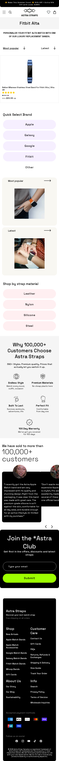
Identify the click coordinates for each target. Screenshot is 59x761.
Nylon (29, 304)
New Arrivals (12, 634)
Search (34, 686)
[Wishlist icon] (49, 12)
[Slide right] (52, 527)
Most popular (11, 48)
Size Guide (35, 667)
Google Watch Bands (16, 652)
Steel (29, 326)
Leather (29, 293)
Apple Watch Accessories (12, 646)
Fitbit (30, 156)
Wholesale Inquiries (40, 702)
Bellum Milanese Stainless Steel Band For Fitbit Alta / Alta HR (28, 88)
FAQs (32, 649)
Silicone (29, 315)
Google (30, 146)
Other (29, 167)
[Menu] (4, 12)
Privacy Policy (37, 691)
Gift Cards (11, 674)
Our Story (11, 686)
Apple (29, 124)
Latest (45, 48)
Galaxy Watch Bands (16, 658)
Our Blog (10, 691)
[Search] (10, 12)
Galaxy (30, 135)
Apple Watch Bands (15, 639)
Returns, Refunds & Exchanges (40, 656)
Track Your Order (38, 673)
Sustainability (13, 697)
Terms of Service (39, 697)
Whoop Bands (13, 669)
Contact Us (36, 638)
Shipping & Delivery (40, 662)
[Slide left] (46, 527)
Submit (29, 578)
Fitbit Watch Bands (16, 663)
